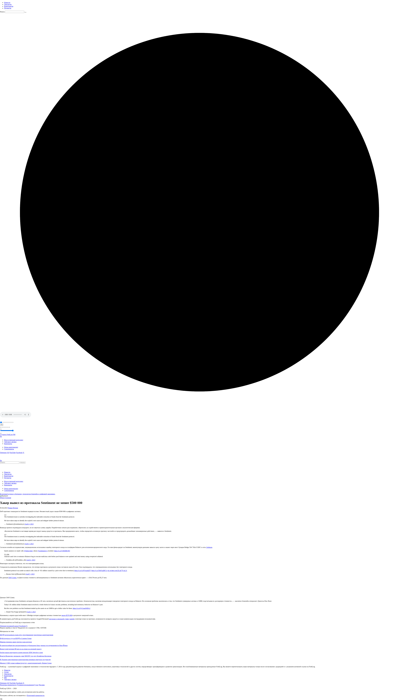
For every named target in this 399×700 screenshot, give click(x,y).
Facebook (19, 452)
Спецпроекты (9, 449)
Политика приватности (8, 685)
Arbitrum (209, 547)
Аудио (6, 672)
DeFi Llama (12, 578)
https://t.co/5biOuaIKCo (99, 570)
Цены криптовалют (11, 447)
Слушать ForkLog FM (7, 434)
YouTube (13, 452)
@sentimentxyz (43, 551)
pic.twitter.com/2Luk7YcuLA (117, 570)
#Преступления (5, 498)
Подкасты (7, 8)
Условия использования (25, 685)
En (1, 436)
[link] (5, 459)
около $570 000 (67, 615)
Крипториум (8, 6)
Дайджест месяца (10, 442)
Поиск (2, 12)
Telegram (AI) (4, 452)
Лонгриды (8, 4)
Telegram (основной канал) (9, 626)
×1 (1, 424)
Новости (7, 2)
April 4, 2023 (29, 524)
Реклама (42, 685)
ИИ (5, 678)
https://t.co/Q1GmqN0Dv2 (81, 608)
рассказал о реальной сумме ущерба (61, 619)
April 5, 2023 (30, 574)
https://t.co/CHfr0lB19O (62, 551)
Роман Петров (13, 508)
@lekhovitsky (28, 551)
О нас (36, 685)
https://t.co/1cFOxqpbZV (82, 570)
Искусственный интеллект (13, 440)
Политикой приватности (35, 695)
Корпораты (8, 444)
